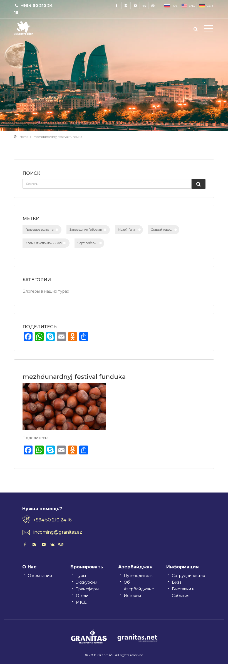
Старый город (161, 230)
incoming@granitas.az (57, 532)
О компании (40, 575)
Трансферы (87, 588)
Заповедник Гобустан (86, 230)
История (132, 595)
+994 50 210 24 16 (52, 520)
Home (23, 137)
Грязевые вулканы (40, 230)
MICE (81, 602)
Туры (81, 575)
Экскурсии (86, 582)
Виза (177, 582)
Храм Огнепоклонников (44, 243)
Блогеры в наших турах (46, 291)
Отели (82, 595)
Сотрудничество (188, 575)
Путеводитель (138, 575)
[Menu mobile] (208, 29)
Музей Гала (126, 230)
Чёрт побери (87, 243)
